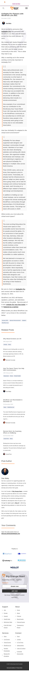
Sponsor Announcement (15, 320)
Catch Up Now (16, 3)
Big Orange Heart (17, 491)
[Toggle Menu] (26, 8)
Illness (11, 375)
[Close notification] (27, 3)
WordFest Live (5, 322)
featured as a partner (11, 307)
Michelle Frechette (10, 360)
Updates (24, 320)
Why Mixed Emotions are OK (12, 338)
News (9, 344)
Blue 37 (17, 503)
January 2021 (5, 320)
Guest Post (6, 438)
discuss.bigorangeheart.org (10, 533)
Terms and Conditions (11, 667)
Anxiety (5, 344)
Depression (6, 375)
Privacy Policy (19, 667)
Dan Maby (8, 391)
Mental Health (17, 375)
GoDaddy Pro (6, 31)
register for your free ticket (15, 304)
